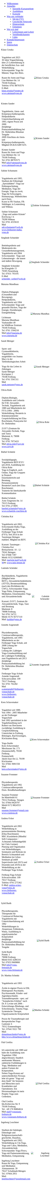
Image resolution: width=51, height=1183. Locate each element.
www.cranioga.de (10, 813)
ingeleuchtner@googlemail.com (16, 1179)
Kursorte (16, 14)
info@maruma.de (14, 333)
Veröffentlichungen (21, 34)
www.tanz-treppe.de (16, 562)
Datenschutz (12, 45)
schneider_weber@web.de (14, 279)
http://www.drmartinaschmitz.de (16, 1037)
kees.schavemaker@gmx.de (14, 769)
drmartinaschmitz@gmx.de (14, 1034)
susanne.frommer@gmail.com (15, 810)
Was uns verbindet (15, 16)
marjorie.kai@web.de (16, 560)
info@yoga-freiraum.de (9, 966)
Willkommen (12, 3)
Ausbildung (17, 11)
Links (15, 37)
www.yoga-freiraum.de (12, 970)
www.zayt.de (8, 446)
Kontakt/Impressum (15, 39)
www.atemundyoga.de (12, 93)
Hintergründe (18, 24)
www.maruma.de (9, 335)
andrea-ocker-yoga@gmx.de (11, 886)
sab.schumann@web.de (12, 227)
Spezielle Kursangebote (23, 8)
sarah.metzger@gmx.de (12, 384)
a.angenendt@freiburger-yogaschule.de (13, 690)
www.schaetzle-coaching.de (14, 511)
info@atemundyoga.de (16, 162)
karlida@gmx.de (14, 619)
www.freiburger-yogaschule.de (9, 695)
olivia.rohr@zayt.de (15, 444)
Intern (9, 42)
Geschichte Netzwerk (22, 21)
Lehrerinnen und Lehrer (23, 32)
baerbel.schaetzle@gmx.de (14, 508)
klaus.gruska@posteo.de (13, 90)
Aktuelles (11, 6)
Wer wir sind (12, 29)
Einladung (17, 27)
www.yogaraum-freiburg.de (14, 1117)
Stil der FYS (18, 19)
